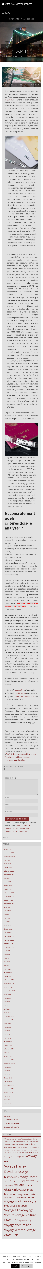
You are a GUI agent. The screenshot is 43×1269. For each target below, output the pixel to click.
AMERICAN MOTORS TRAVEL (18, 4)
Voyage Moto (27, 1177)
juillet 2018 (7, 1027)
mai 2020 (7, 1005)
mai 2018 (7, 1034)
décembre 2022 (9, 893)
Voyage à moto (14, 1230)
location (8, 100)
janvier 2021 (8, 976)
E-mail (8, 804)
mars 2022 (7, 925)
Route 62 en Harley (33, 1147)
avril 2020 (7, 1009)
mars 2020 (7, 1013)
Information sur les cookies (21, 19)
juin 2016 (7, 1071)
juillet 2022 (7, 911)
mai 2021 (7, 962)
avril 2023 (7, 878)
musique (31, 1144)
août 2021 (7, 951)
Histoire (21, 1144)
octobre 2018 (8, 1020)
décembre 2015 (9, 1085)
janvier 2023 (8, 889)
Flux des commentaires (12, 1123)
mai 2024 (7, 860)
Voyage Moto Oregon (10, 1197)
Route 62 (24, 1147)
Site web (8, 811)
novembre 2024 (9, 853)
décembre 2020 (9, 980)
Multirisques (20, 693)
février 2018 (8, 1042)
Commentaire (11, 778)
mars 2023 (7, 882)
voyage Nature (20, 1205)
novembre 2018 (9, 1016)
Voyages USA (13, 1210)
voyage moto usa (16, 1201)
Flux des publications (11, 1120)
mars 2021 (7, 969)
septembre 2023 (9, 875)
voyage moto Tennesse (25, 1197)
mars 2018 (7, 1038)
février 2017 (8, 1056)
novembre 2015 (9, 1089)
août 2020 (7, 994)
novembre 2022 (9, 896)
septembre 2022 (9, 904)
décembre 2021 (9, 936)
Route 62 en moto (26, 1150)
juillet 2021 (7, 955)
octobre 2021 (8, 944)
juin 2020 (7, 1002)
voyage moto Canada (27, 1181)
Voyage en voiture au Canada (25, 1162)
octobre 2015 (8, 1093)
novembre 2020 (9, 984)
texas (19, 1152)
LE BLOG (6, 12)
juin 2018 (7, 1031)
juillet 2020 (7, 998)
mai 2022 (7, 918)
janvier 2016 (8, 1082)
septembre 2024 (9, 856)
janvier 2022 (8, 933)
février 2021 (8, 973)
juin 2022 (7, 915)
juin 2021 (7, 958)
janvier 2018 (8, 1045)
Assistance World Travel (25, 696)
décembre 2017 (9, 1049)
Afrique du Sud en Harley (12, 1139)
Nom (7, 797)
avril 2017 (7, 1053)
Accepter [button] (15, 1266)
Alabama (10, 1144)
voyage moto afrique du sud (12, 1181)
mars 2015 (7, 1103)
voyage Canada (11, 1157)
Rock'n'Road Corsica (16, 1147)
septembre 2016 (9, 1063)
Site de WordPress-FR (11, 1127)
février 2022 (8, 929)
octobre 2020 (8, 987)
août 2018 (7, 1024)
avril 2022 (7, 922)
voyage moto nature (27, 1194)
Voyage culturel (21, 1157)
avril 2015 (7, 1100)
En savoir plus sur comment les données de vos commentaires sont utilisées (17, 828)
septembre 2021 (9, 947)
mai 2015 (7, 1096)
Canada (15, 1144)
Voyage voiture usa (17, 1225)
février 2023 (8, 886)
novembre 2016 (9, 1060)
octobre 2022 (8, 900)
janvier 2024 (8, 867)
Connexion (7, 1116)
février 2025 (8, 849)
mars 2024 (7, 864)
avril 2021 (7, 965)
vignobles (24, 1152)
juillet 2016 (7, 1067)
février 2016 (8, 1078)
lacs (26, 1144)
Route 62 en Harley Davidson (12, 1150)
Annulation (20, 690)
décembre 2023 (9, 871)
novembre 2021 (9, 940)
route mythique (13, 1152)
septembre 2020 (9, 991)
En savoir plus (26, 1266)
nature (7, 1147)
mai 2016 (7, 1074)
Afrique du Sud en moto (18, 1141)
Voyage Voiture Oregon (25, 1220)
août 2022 (7, 907)
